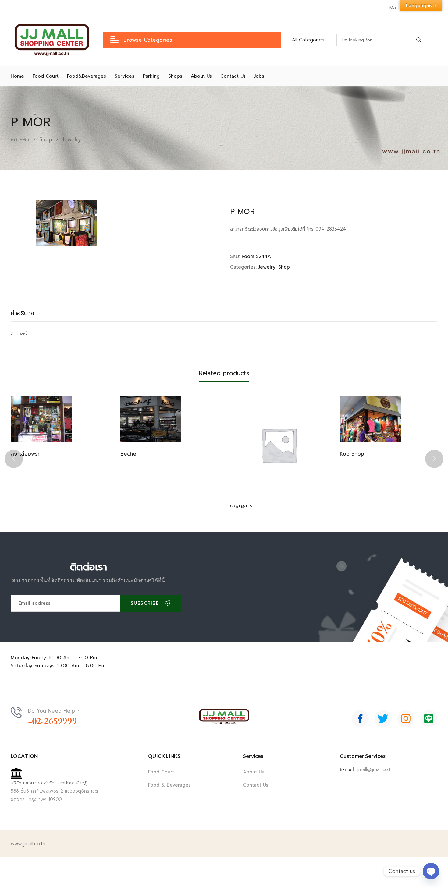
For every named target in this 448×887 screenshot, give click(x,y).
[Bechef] (150, 419)
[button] (311, 40)
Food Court (161, 772)
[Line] (428, 718)
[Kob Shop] (370, 419)
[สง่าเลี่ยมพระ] (41, 419)
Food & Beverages (169, 785)
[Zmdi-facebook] (360, 718)
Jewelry (71, 139)
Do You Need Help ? (54, 711)
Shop (45, 139)
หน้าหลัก (20, 139)
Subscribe (145, 603)
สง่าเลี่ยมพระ (25, 454)
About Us (253, 772)
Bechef (129, 454)
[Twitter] (383, 718)
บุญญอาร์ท (243, 505)
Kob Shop (352, 454)
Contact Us (255, 785)
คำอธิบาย (22, 313)
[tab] (28, 314)
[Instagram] (405, 718)
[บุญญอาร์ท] (279, 445)
